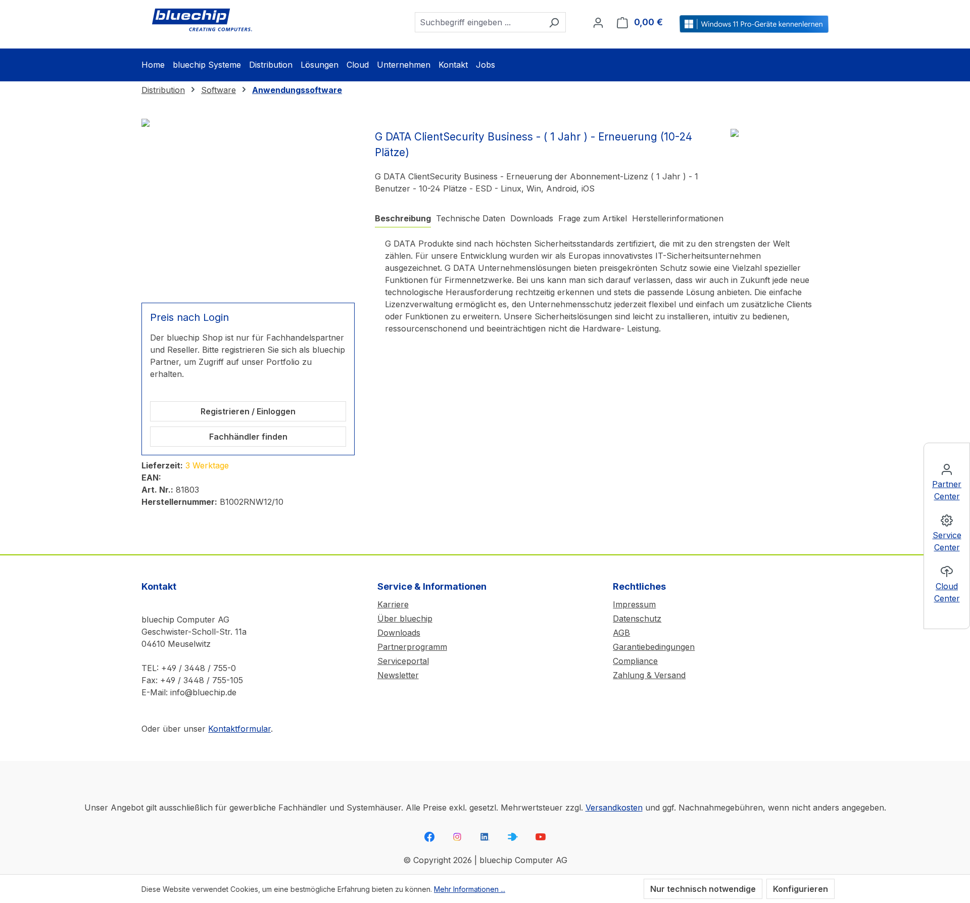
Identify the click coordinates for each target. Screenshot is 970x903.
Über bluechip (404, 618)
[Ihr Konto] (598, 22)
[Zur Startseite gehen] (202, 20)
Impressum (634, 604)
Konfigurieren (800, 889)
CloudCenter (947, 592)
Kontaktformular (239, 729)
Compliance (635, 661)
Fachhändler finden (248, 437)
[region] (248, 205)
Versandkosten (614, 807)
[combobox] (479, 22)
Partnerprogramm (412, 647)
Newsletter (398, 675)
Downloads (398, 633)
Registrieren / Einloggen (248, 411)
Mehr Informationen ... (469, 889)
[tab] (403, 218)
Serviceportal (403, 661)
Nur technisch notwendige (703, 889)
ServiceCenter (947, 541)
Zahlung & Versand (649, 675)
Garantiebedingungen (654, 647)
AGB (621, 633)
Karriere (393, 604)
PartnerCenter (946, 490)
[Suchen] (554, 22)
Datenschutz (637, 618)
